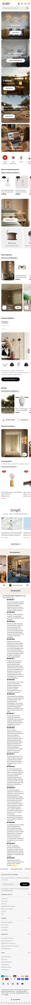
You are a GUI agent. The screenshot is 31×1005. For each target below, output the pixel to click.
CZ (11, 1002)
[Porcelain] (15, 346)
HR (27, 1002)
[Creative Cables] (7, 270)
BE (6, 1002)
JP (6, 1003)
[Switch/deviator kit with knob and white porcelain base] (19, 364)
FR (21, 1002)
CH (8, 1002)
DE (14, 1002)
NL (9, 1003)
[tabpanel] (15, 371)
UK (24, 1003)
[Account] (22, 4)
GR (24, 1002)
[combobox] (15, 8)
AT (3, 1002)
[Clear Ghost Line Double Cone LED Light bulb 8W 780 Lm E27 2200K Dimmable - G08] (7, 182)
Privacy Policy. (9, 890)
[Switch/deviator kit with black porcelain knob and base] (12, 364)
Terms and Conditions (23, 888)
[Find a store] (19, 4)
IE (1, 1003)
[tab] (4, 322)
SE (19, 1003)
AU (1, 1002)
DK (16, 1002)
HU (29, 1002)
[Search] (27, 8)
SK (16, 1003)
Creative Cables (9, 989)
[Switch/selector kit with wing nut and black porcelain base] (26, 364)
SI (21, 1003)
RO (14, 1003)
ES (19, 1002)
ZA (29, 1003)
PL (11, 1003)
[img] (15, 599)
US (26, 1003)
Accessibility (16, 999)
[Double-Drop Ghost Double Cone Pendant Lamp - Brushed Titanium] (21, 182)
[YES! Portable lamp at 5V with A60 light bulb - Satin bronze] (11, 480)
